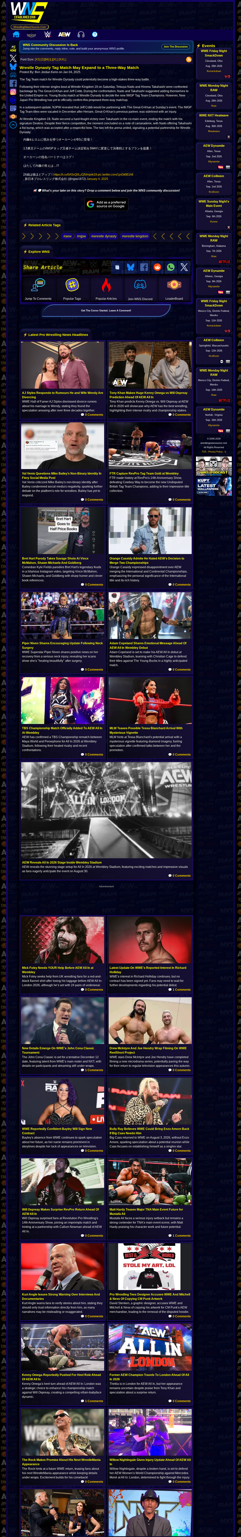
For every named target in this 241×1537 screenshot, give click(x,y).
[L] (51, 59)
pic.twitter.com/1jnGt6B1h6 (115, 174)
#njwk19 (91, 174)
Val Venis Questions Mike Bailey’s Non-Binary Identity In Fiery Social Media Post (61, 475)
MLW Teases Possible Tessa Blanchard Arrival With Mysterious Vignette (146, 730)
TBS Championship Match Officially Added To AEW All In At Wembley (62, 730)
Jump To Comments (38, 298)
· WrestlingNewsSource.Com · (30, 26)
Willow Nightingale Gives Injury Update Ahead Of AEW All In (150, 1462)
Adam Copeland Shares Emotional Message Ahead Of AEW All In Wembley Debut (148, 645)
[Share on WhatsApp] (171, 267)
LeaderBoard (174, 298)
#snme (213, 221)
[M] (47, 59)
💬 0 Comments (92, 414)
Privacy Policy (215, 451)
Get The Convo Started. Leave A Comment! (106, 310)
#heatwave (214, 131)
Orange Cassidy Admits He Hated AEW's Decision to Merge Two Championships (147, 560)
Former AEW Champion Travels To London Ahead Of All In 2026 (149, 1377)
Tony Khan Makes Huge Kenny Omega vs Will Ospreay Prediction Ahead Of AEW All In (149, 395)
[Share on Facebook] (144, 267)
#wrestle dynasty (104, 236)
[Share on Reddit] (157, 267)
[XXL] (62, 59)
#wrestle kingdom (135, 236)
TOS (204, 451)
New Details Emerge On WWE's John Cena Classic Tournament (58, 1050)
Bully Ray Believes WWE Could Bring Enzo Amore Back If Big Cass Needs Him (149, 1131)
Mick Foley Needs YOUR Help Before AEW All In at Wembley (57, 970)
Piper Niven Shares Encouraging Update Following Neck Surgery (62, 645)
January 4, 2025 (97, 178)
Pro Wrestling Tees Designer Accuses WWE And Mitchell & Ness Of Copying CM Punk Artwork (150, 1296)
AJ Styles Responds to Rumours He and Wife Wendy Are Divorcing (62, 395)
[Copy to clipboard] (117, 267)
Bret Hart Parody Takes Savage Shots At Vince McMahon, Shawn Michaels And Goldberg (55, 560)
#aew (67, 236)
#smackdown (214, 71)
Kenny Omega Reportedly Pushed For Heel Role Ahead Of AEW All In (61, 1377)
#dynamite (214, 161)
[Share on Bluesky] (130, 267)
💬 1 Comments (179, 989)
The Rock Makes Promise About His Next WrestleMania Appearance (61, 1462)
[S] (43, 59)
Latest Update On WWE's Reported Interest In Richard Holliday (148, 970)
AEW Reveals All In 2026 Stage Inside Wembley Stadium (62, 862)
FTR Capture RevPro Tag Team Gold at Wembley (144, 473)
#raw (213, 105)
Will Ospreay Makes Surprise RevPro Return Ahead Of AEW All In (60, 1211)
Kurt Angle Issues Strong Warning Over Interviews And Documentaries (61, 1296)
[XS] (37, 59)
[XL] (55, 59)
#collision (214, 191)
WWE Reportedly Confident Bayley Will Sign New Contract (57, 1131)
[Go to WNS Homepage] (30, 13)
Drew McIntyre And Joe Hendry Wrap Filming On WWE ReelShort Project (148, 1050)
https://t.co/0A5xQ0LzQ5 (69, 174)
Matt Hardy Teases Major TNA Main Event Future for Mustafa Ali (146, 1211)
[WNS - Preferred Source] (106, 204)
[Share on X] (184, 267)
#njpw (81, 236)
